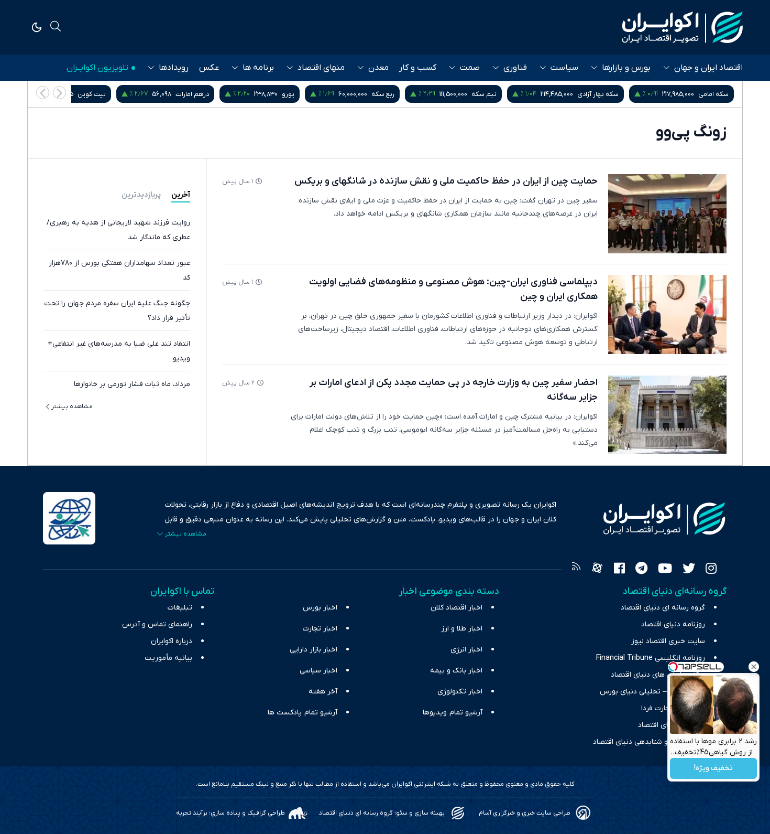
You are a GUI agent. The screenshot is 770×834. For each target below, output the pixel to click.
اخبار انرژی (466, 650)
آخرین (180, 195)
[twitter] (689, 569)
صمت (470, 67)
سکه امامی (713, 94)
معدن (378, 67)
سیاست (564, 67)
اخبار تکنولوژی (459, 692)
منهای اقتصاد (321, 67)
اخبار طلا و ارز (461, 629)
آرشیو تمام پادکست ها (302, 713)
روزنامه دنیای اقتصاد (673, 624)
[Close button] (754, 666)
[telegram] (641, 569)
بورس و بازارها (626, 67)
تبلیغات (180, 608)
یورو (288, 94)
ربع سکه (382, 94)
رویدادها (174, 67)
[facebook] (619, 569)
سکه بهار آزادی (598, 94)
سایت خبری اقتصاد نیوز (668, 641)
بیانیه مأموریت (168, 658)
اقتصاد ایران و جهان (708, 67)
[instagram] (711, 569)
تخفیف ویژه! (713, 769)
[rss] (576, 569)
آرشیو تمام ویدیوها (452, 713)
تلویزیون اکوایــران (97, 67)
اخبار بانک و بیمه (456, 671)
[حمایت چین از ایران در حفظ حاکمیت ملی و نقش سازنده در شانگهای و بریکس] (667, 213)
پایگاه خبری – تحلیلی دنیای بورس (652, 692)
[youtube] (665, 569)
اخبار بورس (320, 608)
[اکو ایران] (682, 27)
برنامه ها (258, 67)
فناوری (515, 67)
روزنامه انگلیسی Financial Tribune (650, 658)
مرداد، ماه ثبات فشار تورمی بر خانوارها (132, 384)
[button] (42, 92)
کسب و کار (417, 67)
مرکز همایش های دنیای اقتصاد (658, 675)
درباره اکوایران (171, 641)
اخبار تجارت (320, 629)
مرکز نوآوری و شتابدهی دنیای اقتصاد (649, 742)
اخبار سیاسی (318, 671)
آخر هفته (323, 692)
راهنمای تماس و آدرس (157, 624)
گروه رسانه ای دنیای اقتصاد (663, 608)
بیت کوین (92, 94)
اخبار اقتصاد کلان (456, 608)
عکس (209, 67)
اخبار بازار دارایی (313, 650)
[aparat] (597, 569)
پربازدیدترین (141, 195)
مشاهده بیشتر (72, 406)
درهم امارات (192, 94)
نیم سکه (484, 94)
